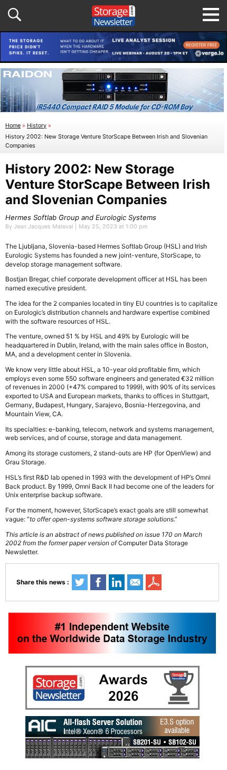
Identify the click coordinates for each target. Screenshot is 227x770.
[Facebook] (98, 582)
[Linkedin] (117, 582)
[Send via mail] (135, 582)
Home (13, 125)
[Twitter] (80, 582)
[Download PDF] (154, 582)
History (36, 125)
